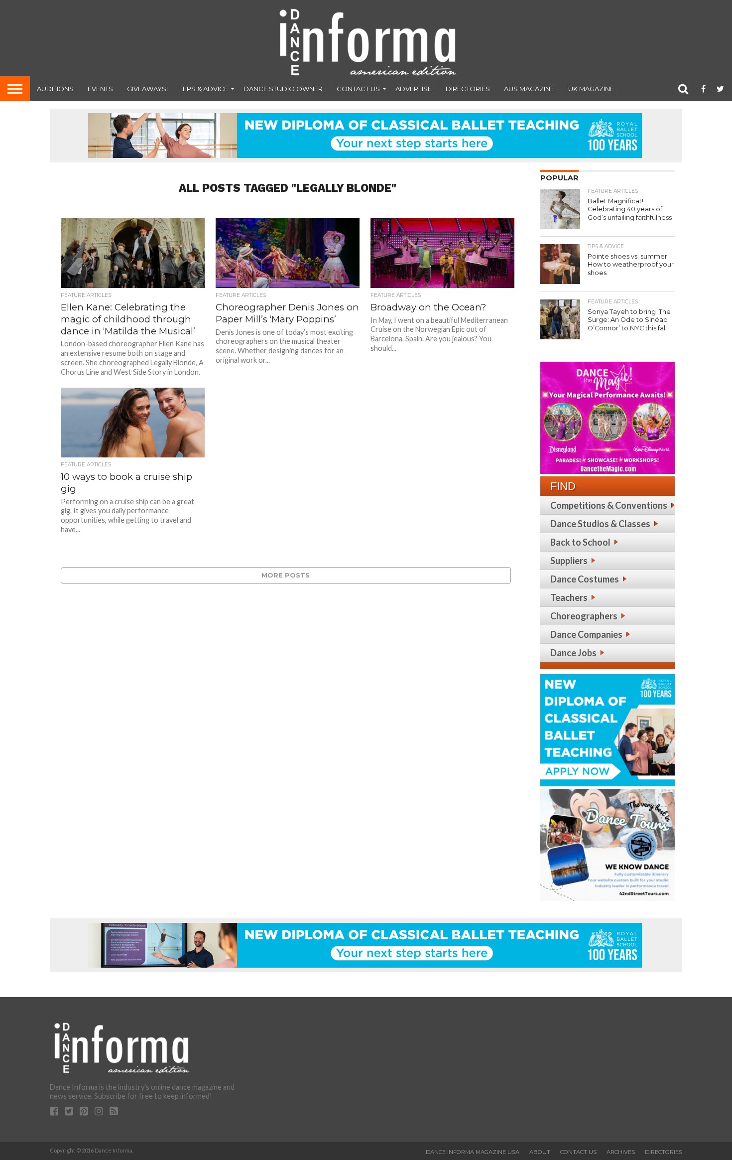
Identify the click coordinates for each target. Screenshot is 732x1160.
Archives (621, 1152)
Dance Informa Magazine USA (472, 1152)
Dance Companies (586, 634)
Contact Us (358, 89)
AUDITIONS (55, 89)
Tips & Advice (205, 89)
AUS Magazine (529, 89)
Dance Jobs (573, 652)
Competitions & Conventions (608, 505)
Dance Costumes (584, 579)
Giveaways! (147, 89)
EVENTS (100, 89)
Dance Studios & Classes (600, 523)
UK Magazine (591, 89)
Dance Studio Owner (283, 89)
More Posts (285, 575)
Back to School (580, 542)
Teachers (569, 597)
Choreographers (583, 615)
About (539, 1152)
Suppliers (569, 560)
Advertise (413, 89)
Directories (468, 89)
